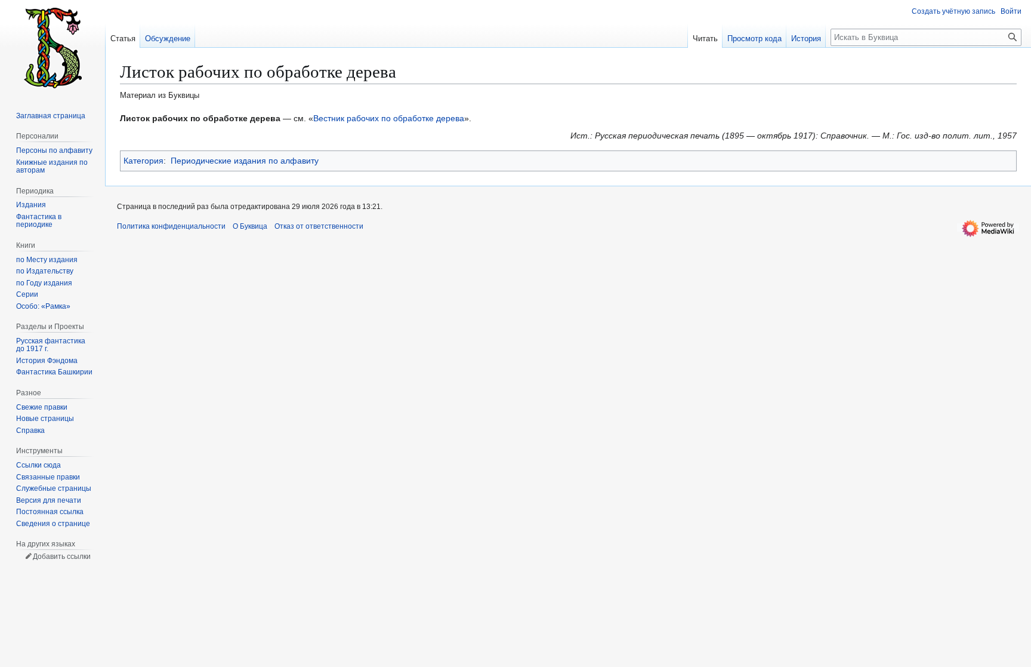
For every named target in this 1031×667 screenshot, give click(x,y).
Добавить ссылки (62, 556)
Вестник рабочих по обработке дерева (388, 118)
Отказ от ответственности (318, 226)
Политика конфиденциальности (171, 226)
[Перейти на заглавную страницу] (52, 48)
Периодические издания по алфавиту (245, 160)
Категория (143, 160)
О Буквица (250, 226)
